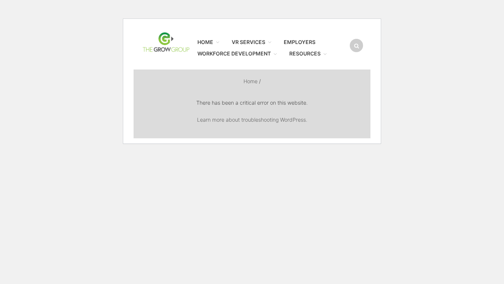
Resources (435, 85)
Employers (435, 54)
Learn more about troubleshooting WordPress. (252, 119)
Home (430, 23)
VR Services (437, 38)
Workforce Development (449, 69)
